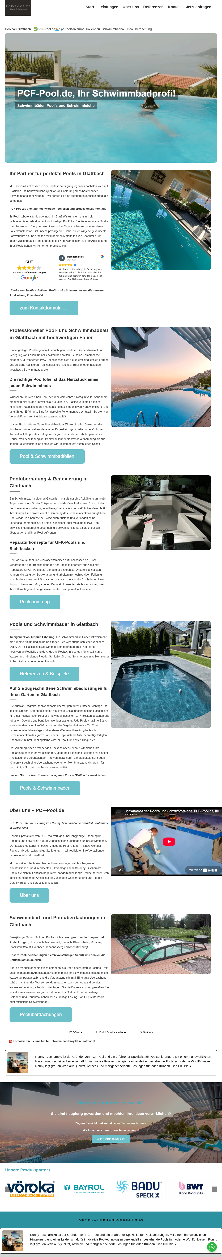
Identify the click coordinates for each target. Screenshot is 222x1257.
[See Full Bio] (191, 1066)
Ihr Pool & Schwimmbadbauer (111, 1032)
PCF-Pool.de (75, 1032)
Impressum (107, 1219)
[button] (7, 1189)
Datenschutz (123, 1219)
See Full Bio (180, 1066)
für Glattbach (146, 1032)
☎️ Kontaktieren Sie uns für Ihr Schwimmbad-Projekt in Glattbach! (52, 1041)
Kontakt (138, 1219)
